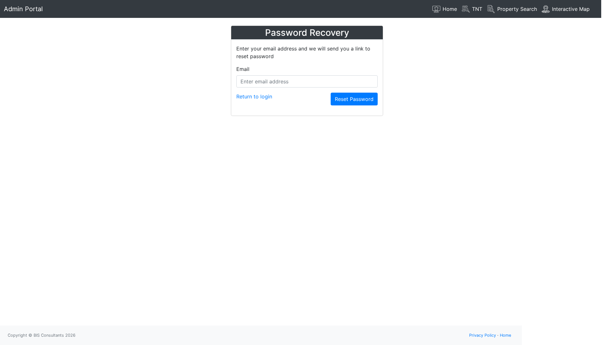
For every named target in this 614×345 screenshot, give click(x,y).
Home (505, 335)
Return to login (254, 96)
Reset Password (354, 99)
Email (242, 69)
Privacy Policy (482, 335)
